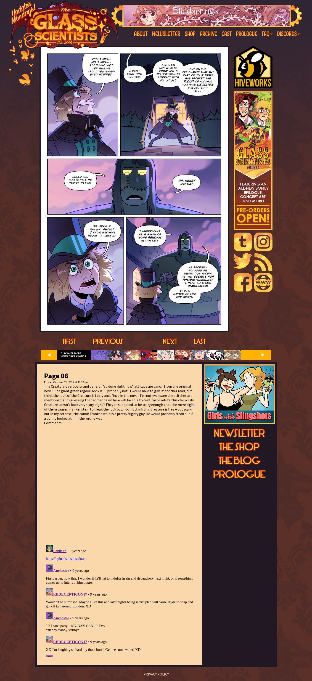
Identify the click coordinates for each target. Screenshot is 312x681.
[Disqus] (119, 482)
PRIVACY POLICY (156, 674)
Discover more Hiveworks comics (73, 355)
